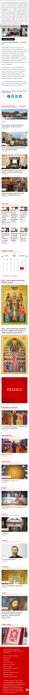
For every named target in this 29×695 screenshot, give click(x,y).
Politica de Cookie (6, 26)
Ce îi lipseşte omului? (9, 560)
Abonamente (6, 652)
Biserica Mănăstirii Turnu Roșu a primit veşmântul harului (14, 217)
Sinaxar (4, 488)
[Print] (20, 96)
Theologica (5, 567)
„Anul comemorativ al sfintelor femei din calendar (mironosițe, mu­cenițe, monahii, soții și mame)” (14, 330)
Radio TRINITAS (6, 658)
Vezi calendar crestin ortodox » (10, 276)
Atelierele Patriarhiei (8, 674)
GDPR (13, 26)
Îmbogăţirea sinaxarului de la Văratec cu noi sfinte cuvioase (5, 238)
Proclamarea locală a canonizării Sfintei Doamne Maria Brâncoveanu (5, 218)
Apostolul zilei (6, 462)
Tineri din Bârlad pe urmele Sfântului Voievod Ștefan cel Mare (14, 149)
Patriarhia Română (7, 666)
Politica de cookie (7, 649)
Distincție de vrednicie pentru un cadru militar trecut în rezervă (13, 126)
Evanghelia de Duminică (9, 407)
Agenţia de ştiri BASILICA (9, 664)
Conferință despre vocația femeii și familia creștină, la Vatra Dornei (13, 171)
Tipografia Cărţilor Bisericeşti (10, 676)
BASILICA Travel (7, 670)
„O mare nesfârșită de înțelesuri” (12, 586)
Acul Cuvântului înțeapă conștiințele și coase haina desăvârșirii (14, 427)
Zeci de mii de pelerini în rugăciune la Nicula (23, 237)
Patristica (5, 514)
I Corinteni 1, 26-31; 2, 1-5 (10, 481)
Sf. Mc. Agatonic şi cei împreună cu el (14, 507)
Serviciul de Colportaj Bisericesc (10, 672)
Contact (15, 651)
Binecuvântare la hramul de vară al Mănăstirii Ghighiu (14, 237)
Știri (3, 34)
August (14, 255)
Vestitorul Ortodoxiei (8, 662)
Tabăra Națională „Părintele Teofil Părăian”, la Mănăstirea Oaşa (13, 194)
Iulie (6, 256)
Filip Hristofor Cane (13, 42)
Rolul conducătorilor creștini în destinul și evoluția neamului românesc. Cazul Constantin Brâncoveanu (12, 614)
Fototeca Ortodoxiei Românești (10, 656)
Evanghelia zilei (7, 435)
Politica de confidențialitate (10, 650)
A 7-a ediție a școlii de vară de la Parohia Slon (23, 216)
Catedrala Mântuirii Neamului (10, 668)
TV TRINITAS (6, 660)
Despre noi (20, 651)
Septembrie (22, 256)
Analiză (4, 593)
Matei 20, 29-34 (7, 454)
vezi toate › (22, 106)
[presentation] (1, 256)
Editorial (4, 540)
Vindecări (5, 533)
